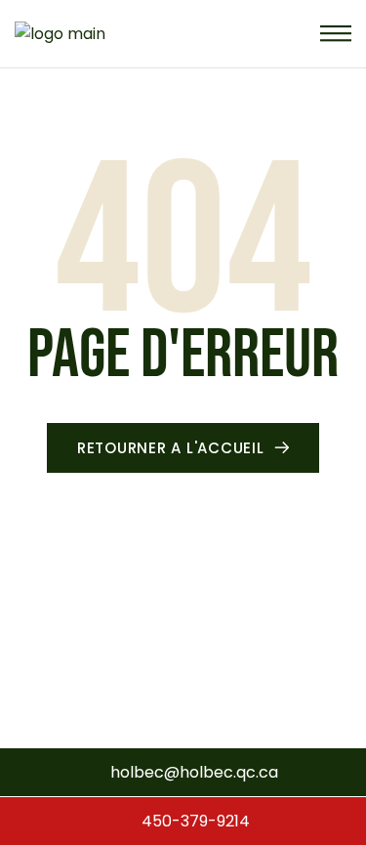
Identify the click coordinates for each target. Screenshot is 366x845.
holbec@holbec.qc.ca (194, 772)
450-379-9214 (194, 821)
